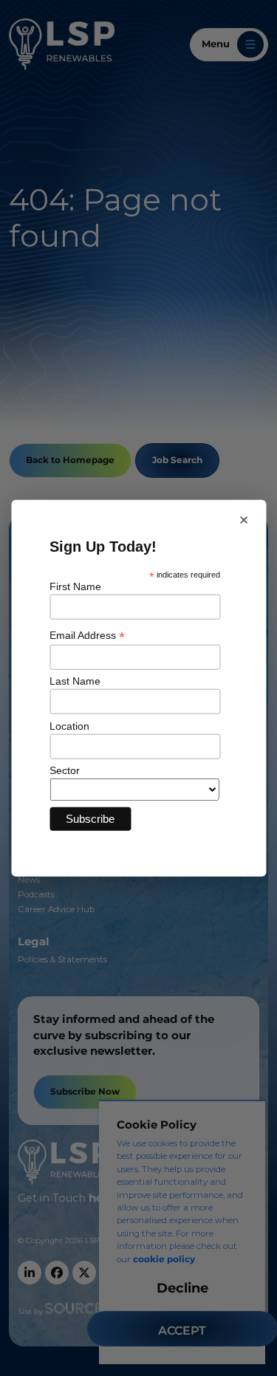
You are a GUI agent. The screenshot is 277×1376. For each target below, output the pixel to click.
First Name (75, 586)
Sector (64, 770)
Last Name (74, 681)
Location (69, 725)
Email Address (87, 636)
